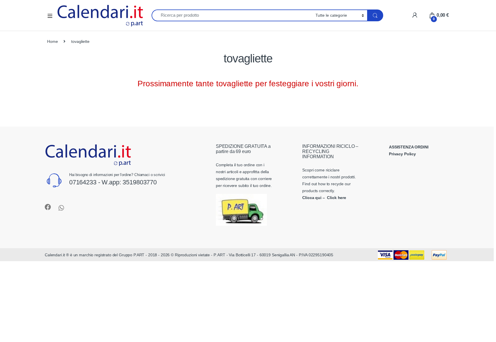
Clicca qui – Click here (324, 197)
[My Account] (414, 15)
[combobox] (232, 15)
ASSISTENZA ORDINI (409, 147)
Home (52, 41)
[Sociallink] (48, 207)
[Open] (52, 15)
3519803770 (140, 182)
